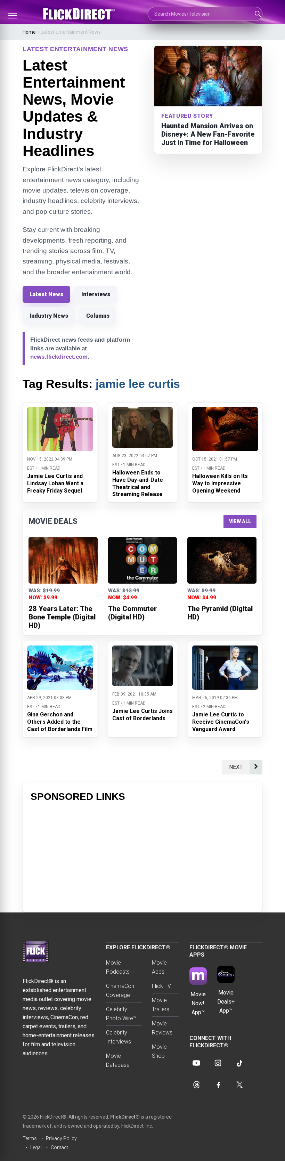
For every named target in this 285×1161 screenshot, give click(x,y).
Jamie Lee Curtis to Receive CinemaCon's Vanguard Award (220, 721)
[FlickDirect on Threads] (196, 1084)
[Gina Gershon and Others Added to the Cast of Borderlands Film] (60, 650)
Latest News (46, 294)
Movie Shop (159, 1051)
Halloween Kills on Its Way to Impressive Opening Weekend (220, 483)
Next (236, 767)
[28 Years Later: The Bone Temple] (63, 560)
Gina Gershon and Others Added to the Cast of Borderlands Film (59, 721)
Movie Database (118, 1060)
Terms (30, 1138)
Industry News (49, 315)
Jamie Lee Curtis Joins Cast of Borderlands (142, 715)
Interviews (95, 294)
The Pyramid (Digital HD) (220, 612)
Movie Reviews (162, 1028)
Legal (36, 1147)
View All (240, 521)
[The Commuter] (142, 560)
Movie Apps (159, 967)
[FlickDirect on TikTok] (239, 1063)
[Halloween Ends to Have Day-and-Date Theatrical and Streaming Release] (142, 411)
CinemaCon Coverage (120, 990)
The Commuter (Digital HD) (132, 612)
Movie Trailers (160, 1005)
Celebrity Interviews (118, 1037)
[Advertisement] (142, 855)
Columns (97, 315)
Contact (59, 1147)
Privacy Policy (61, 1138)
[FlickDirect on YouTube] (196, 1063)
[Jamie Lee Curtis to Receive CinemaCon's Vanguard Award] (225, 650)
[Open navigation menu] (12, 16)
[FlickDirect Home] (80, 14)
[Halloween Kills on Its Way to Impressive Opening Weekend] (225, 411)
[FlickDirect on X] (239, 1084)
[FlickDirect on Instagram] (218, 1063)
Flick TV (161, 986)
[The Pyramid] (221, 560)
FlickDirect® (125, 1117)
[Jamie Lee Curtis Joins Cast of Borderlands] (142, 650)
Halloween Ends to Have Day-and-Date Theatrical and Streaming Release (137, 483)
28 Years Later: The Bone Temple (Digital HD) (62, 617)
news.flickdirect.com (59, 357)
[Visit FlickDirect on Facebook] (218, 1084)
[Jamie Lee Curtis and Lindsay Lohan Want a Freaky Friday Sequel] (60, 411)
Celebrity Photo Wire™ (121, 1014)
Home (29, 32)
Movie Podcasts (118, 967)
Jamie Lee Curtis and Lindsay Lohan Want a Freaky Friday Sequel (55, 483)
